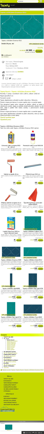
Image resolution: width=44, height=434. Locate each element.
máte (9, 75)
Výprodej (6, 367)
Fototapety (8, 359)
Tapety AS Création (12, 341)
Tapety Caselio (11, 346)
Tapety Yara (10, 348)
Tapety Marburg (11, 342)
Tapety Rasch (10, 339)
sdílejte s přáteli (16, 79)
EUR (3, 1)
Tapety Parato (11, 347)
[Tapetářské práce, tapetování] (7, 411)
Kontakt (7, 396)
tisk (41, 432)
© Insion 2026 (22, 421)
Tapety (7, 338)
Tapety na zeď (8, 378)
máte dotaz (28, 432)
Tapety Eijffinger (11, 343)
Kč (1, 1)
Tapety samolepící (10, 356)
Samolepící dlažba (10, 364)
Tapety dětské (11, 349)
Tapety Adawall (11, 344)
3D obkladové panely (11, 353)
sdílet (35, 432)
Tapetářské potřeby (10, 361)
